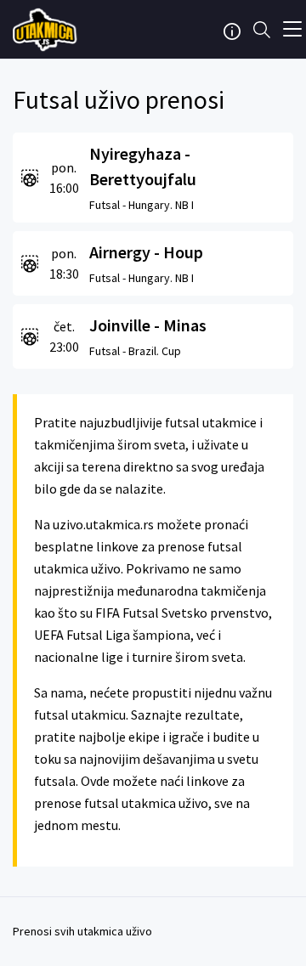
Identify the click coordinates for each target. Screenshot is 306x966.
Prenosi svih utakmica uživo (82, 931)
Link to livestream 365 (47, 29)
